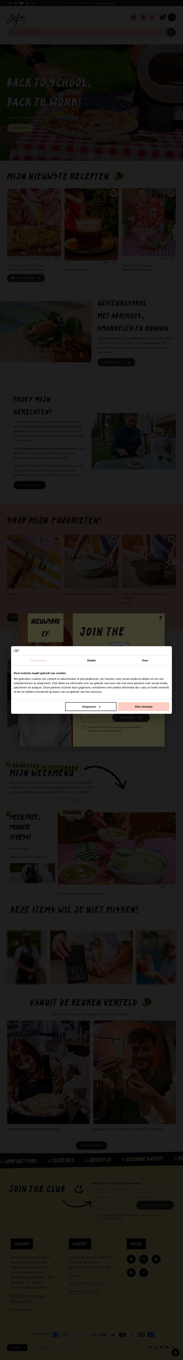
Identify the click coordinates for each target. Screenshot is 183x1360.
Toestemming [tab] (37, 660)
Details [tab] (91, 660)
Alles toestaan (143, 706)
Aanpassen (89, 706)
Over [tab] (145, 660)
